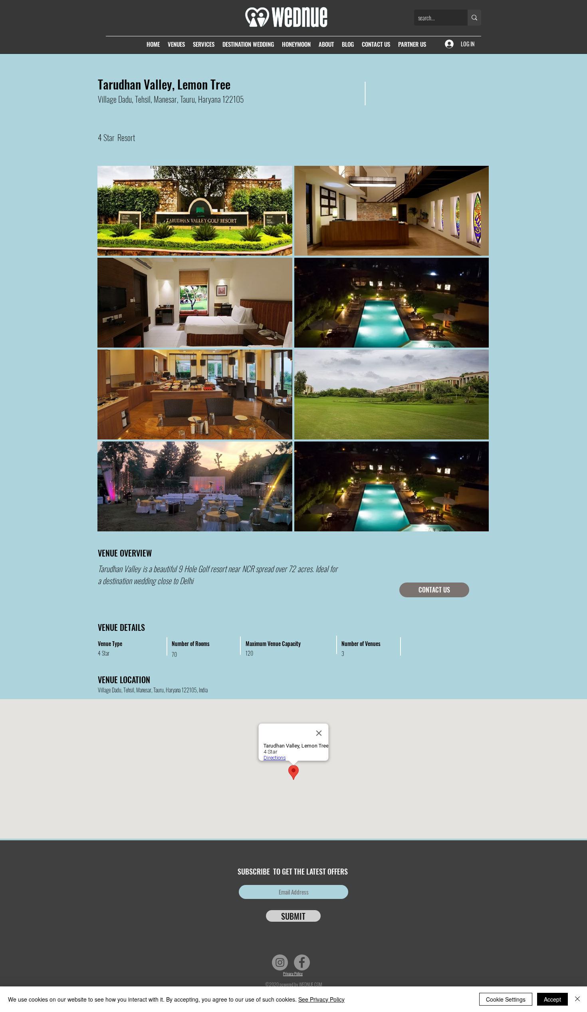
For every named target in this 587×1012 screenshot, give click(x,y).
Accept (552, 999)
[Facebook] (302, 962)
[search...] (474, 18)
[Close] (577, 999)
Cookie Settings (506, 999)
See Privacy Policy (321, 999)
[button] (194, 211)
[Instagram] (280, 962)
